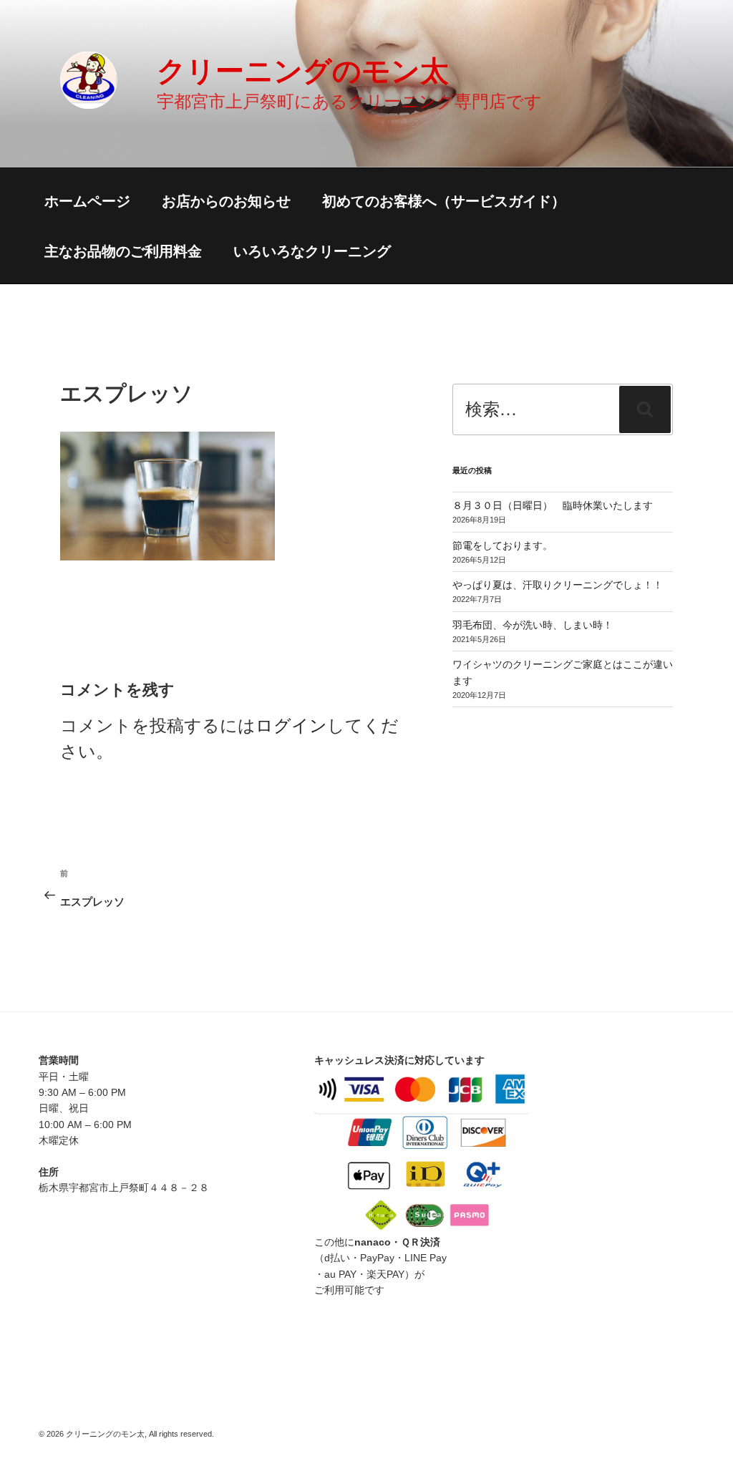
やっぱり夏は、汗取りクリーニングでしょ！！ (557, 585)
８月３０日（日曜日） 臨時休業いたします (552, 505)
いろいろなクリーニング (312, 251)
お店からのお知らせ (226, 201)
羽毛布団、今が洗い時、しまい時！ (532, 625)
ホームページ (87, 201)
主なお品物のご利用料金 (123, 251)
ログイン (291, 725)
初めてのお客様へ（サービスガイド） (443, 201)
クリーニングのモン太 (303, 71)
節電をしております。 (502, 545)
